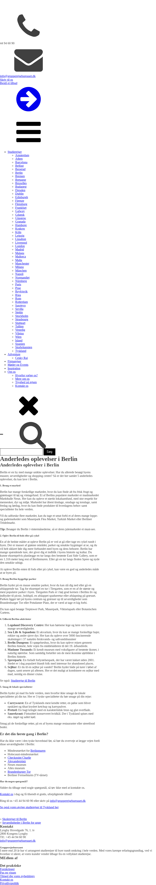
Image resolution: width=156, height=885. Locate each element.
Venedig (20, 329)
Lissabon (20, 239)
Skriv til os (6, 79)
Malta (18, 260)
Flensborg (21, 204)
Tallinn (19, 326)
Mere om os (22, 378)
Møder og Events (18, 364)
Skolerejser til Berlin (14, 819)
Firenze (19, 200)
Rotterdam (21, 301)
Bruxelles (21, 183)
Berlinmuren (37, 750)
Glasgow (20, 218)
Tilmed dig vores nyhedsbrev (17, 876)
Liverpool (21, 242)
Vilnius (19, 333)
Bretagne (20, 179)
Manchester (22, 263)
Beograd (20, 169)
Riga (18, 295)
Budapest (20, 186)
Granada (20, 221)
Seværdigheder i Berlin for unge (21, 822)
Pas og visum (8, 872)
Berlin (19, 172)
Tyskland (20, 350)
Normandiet (22, 277)
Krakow (20, 228)
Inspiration (14, 368)
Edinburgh (21, 197)
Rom (18, 298)
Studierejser (15, 151)
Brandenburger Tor (19, 771)
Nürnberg (21, 281)
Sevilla (19, 309)
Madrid (19, 249)
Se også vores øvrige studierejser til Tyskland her (29, 807)
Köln (18, 232)
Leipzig (19, 235)
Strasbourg (21, 319)
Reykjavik (21, 291)
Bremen (20, 176)
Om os (12, 371)
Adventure (14, 354)
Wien (18, 336)
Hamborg (21, 225)
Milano (19, 267)
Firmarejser (14, 361)
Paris (18, 284)
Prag (18, 288)
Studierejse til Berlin (23, 680)
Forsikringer (7, 869)
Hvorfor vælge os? (26, 375)
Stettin (19, 312)
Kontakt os (21, 385)
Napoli (19, 274)
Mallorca (20, 256)
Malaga (19, 253)
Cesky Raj (21, 358)
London (20, 246)
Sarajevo (20, 305)
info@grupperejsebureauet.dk (18, 76)
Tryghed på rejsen (26, 382)
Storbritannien (23, 347)
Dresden (20, 190)
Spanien (20, 343)
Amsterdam (22, 155)
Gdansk (20, 214)
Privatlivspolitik (9, 883)
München (21, 270)
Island (18, 340)
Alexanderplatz (17, 761)
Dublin (19, 193)
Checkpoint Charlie (19, 757)
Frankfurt (20, 207)
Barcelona (21, 162)
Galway (20, 211)
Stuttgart (20, 323)
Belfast (19, 165)
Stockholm (21, 316)
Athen (19, 158)
